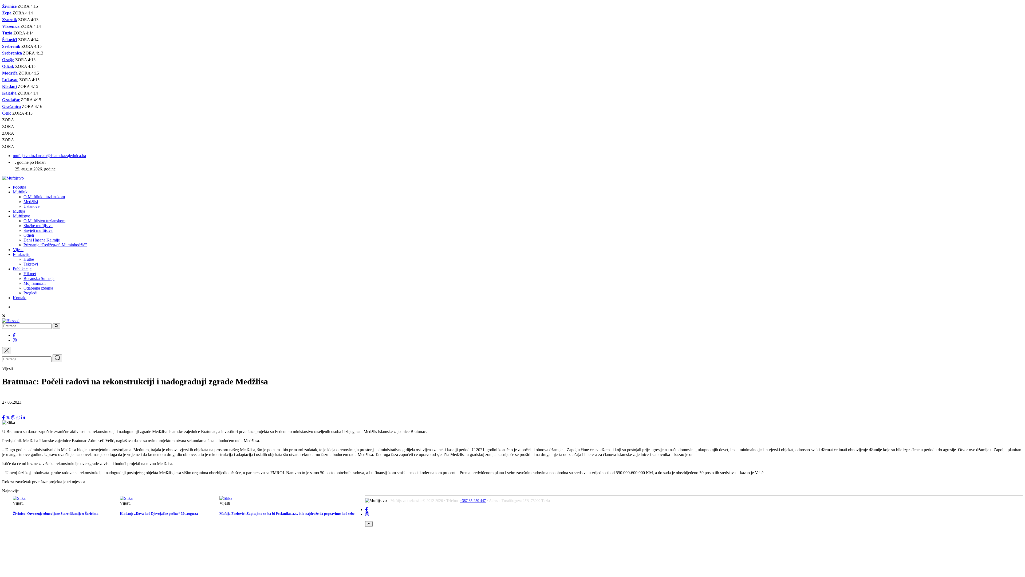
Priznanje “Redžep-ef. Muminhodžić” (55, 245)
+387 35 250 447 (473, 501)
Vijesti (18, 249)
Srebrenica (12, 53)
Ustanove (31, 206)
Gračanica (11, 106)
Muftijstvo (21, 216)
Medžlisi (30, 201)
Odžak (8, 66)
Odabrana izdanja (38, 288)
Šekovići (9, 39)
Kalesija (9, 93)
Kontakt (19, 297)
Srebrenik (11, 46)
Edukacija (21, 254)
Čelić (6, 113)
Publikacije (22, 269)
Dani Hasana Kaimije (41, 240)
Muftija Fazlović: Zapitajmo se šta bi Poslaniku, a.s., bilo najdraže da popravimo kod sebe (286, 514)
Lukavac (10, 79)
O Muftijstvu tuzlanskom (44, 221)
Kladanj (9, 86)
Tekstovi (30, 264)
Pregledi (30, 293)
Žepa (6, 13)
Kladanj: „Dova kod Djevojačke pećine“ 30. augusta (159, 514)
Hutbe (28, 259)
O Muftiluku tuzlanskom (44, 196)
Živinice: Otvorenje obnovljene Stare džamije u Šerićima (55, 514)
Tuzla (7, 33)
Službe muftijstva (38, 225)
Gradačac (11, 100)
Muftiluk (20, 192)
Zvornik (9, 19)
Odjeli (28, 235)
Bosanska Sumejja (38, 278)
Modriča (10, 73)
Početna (19, 187)
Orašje (8, 59)
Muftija (19, 211)
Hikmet (29, 273)
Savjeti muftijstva (38, 230)
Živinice (9, 6)
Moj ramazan (34, 283)
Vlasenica (10, 26)
